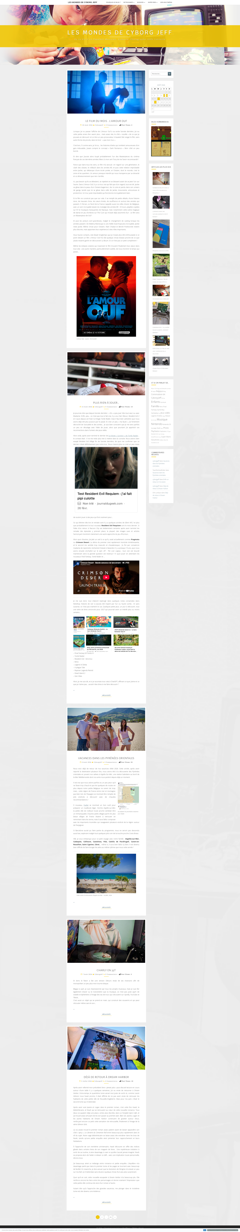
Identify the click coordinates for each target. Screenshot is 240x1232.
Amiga (158, 388)
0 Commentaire (111, 125)
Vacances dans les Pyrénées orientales (106, 758)
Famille (155, 406)
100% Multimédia (166, 2)
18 (155, 102)
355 (111, 1217)
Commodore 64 (158, 394)
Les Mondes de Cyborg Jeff (82, 2)
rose (159, 434)
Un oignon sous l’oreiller (161, 299)
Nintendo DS (166, 424)
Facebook (163, 402)
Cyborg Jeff (156, 397)
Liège (163, 416)
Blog (164, 391)
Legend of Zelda (156, 416)
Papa (161, 428)
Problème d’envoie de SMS (161, 251)
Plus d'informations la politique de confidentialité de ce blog (222, 1230)
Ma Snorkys (153, 420)
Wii (167, 440)
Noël (158, 428)
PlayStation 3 (164, 431)
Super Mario (166, 436)
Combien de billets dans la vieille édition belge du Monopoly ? (161, 190)
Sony (159, 437)
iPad (159, 413)
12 (159, 99)
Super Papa (152, 2)
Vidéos (161, 440)
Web (165, 440)
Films (161, 407)
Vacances (155, 439)
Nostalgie (154, 428)
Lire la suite (107, 695)
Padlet (86, 805)
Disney (163, 398)
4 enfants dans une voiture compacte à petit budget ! (160, 214)
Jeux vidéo (165, 412)
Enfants (155, 402)
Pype (169, 431)
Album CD (153, 388)
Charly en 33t (106, 970)
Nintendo (156, 424)
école (157, 442)
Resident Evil (154, 434)
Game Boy (160, 410)
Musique (162, 419)
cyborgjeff (99, 125)
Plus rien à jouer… (106, 402)
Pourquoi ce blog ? (113, 2)
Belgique (159, 391)
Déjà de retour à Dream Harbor (106, 1077)
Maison (167, 416)
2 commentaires (111, 762)
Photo (166, 427)
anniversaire (163, 388)
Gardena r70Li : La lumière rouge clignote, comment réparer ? (161, 330)
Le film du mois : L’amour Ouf (106, 121)
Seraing (162, 434)
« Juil (152, 112)
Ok (205, 1230)
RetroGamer (128, 2)
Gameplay (154, 413)
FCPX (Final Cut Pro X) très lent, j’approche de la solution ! (161, 351)
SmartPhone (154, 437)
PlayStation (155, 431)
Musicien (140, 2)
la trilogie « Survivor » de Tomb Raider (123, 436)
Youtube (153, 442)
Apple (154, 391)
